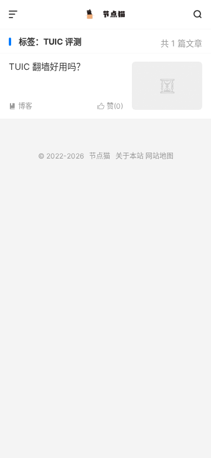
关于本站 (129, 155)
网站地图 (159, 155)
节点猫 (105, 15)
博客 (20, 106)
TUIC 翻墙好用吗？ (47, 66)
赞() (110, 106)
